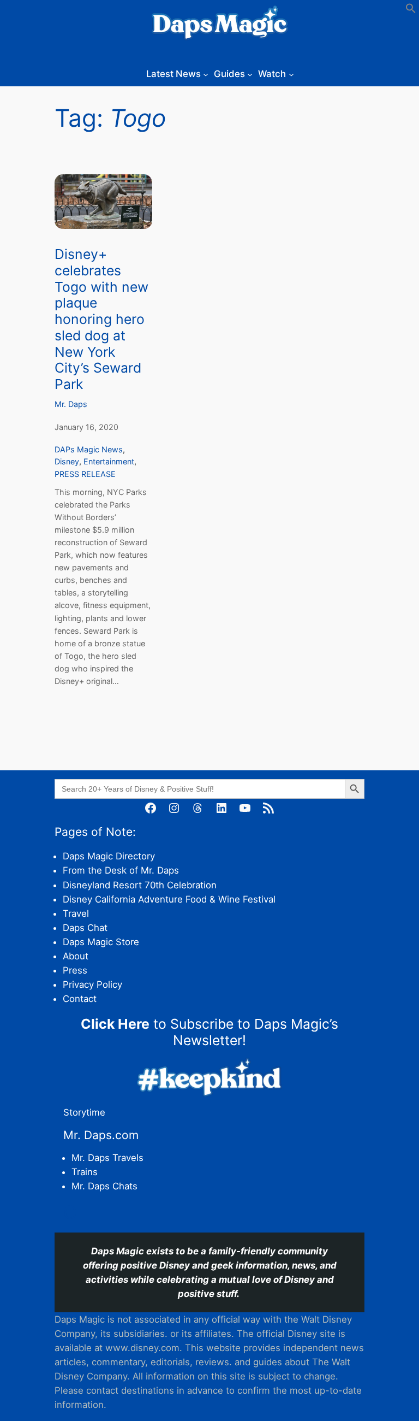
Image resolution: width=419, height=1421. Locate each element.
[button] (410, 10)
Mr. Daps (71, 404)
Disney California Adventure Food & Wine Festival (169, 899)
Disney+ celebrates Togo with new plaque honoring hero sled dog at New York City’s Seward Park (101, 319)
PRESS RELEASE (85, 474)
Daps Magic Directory (109, 856)
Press (75, 970)
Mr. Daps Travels (107, 1157)
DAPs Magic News (89, 449)
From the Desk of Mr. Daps (121, 870)
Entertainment (108, 461)
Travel (76, 913)
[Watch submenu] (291, 73)
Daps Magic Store (101, 941)
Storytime (84, 1112)
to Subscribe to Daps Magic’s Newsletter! (209, 1032)
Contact (80, 998)
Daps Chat (85, 927)
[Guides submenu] (250, 73)
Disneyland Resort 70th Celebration (140, 885)
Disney (67, 461)
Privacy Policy (92, 984)
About (75, 956)
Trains (84, 1171)
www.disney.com (142, 1347)
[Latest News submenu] (205, 73)
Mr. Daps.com (101, 1135)
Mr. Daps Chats (104, 1186)
